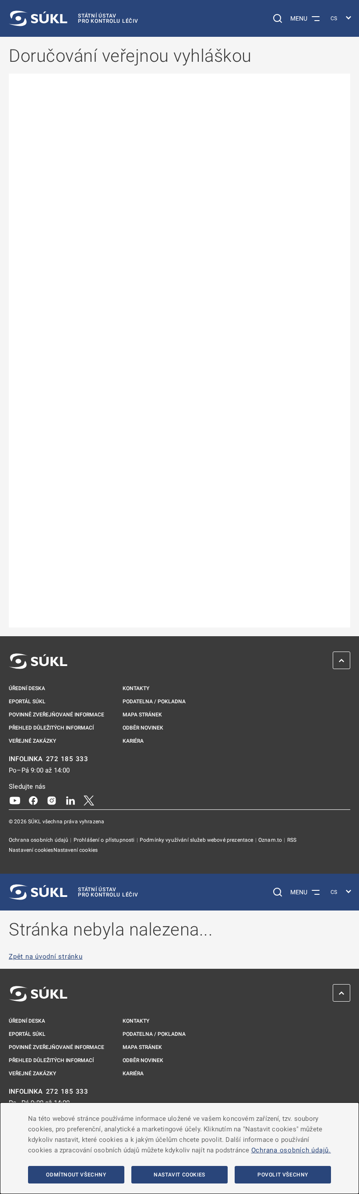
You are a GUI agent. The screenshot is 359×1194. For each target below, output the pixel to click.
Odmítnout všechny (76, 1175)
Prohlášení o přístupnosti (105, 840)
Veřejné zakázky (32, 741)
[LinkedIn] (70, 800)
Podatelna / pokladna (154, 701)
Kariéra (133, 741)
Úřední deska (27, 688)
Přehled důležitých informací (51, 728)
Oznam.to (270, 840)
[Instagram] (52, 800)
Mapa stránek (142, 715)
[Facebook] (33, 800)
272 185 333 (67, 759)
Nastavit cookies (179, 1175)
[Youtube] (15, 800)
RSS (291, 840)
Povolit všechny (282, 1175)
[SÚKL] (38, 661)
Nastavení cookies (31, 850)
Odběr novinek (143, 728)
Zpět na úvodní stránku (46, 956)
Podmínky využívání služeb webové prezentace (197, 840)
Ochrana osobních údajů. (291, 1150)
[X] (89, 800)
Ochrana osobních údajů (39, 840)
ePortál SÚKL (27, 701)
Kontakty (136, 688)
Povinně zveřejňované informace (56, 715)
